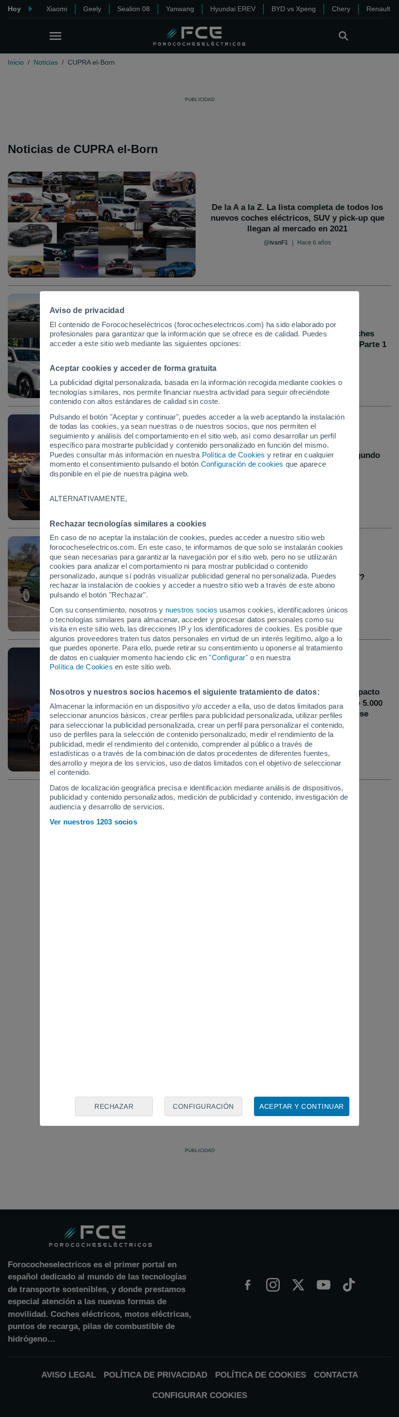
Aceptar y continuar (301, 1106)
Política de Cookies (233, 455)
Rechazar (113, 1106)
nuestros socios (191, 610)
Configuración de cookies (242, 464)
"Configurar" (228, 657)
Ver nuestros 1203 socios (93, 822)
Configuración (203, 1106)
